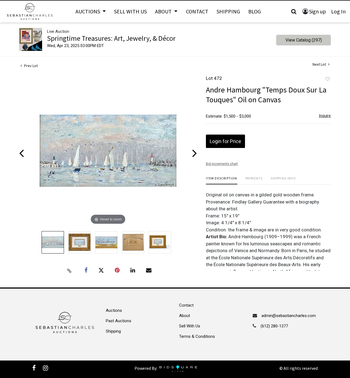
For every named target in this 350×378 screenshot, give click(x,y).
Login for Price (225, 141)
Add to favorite (327, 79)
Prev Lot (30, 65)
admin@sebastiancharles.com (288, 315)
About (184, 315)
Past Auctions (118, 320)
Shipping (228, 11)
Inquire (325, 115)
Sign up (317, 11)
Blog (254, 11)
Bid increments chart (222, 164)
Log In (338, 11)
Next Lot (320, 64)
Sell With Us (130, 11)
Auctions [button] (88, 11)
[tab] (221, 180)
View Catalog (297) (303, 40)
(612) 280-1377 (274, 326)
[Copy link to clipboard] (69, 270)
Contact (197, 11)
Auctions (114, 310)
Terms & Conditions (197, 336)
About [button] (164, 11)
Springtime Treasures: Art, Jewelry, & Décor (111, 38)
